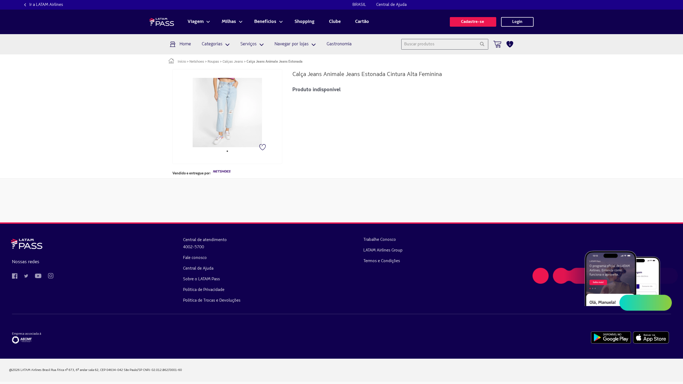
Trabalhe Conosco (379, 240)
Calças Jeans (233, 61)
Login (517, 22)
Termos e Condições (381, 261)
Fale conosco (195, 258)
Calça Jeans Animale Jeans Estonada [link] (275, 61)
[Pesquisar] (482, 44)
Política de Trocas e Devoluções (211, 300)
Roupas (213, 61)
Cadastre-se (473, 22)
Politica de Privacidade (203, 290)
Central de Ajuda (391, 5)
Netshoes (196, 61)
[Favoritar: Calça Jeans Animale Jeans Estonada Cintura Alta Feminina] (263, 147)
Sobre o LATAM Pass (201, 279)
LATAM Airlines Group (383, 250)
